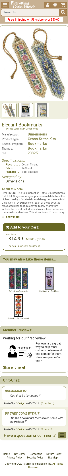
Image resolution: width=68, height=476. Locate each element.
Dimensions (37, 134)
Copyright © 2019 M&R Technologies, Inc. (28, 463)
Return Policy (53, 454)
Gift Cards (20, 454)
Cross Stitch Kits (42, 139)
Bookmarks (37, 143)
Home (6, 454)
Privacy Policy (14, 457)
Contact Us (36, 454)
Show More (11, 216)
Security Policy (35, 457)
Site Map (53, 457)
